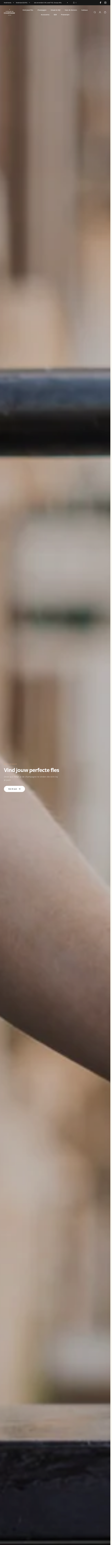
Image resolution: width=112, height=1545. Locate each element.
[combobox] (9, 2)
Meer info (60, 3)
